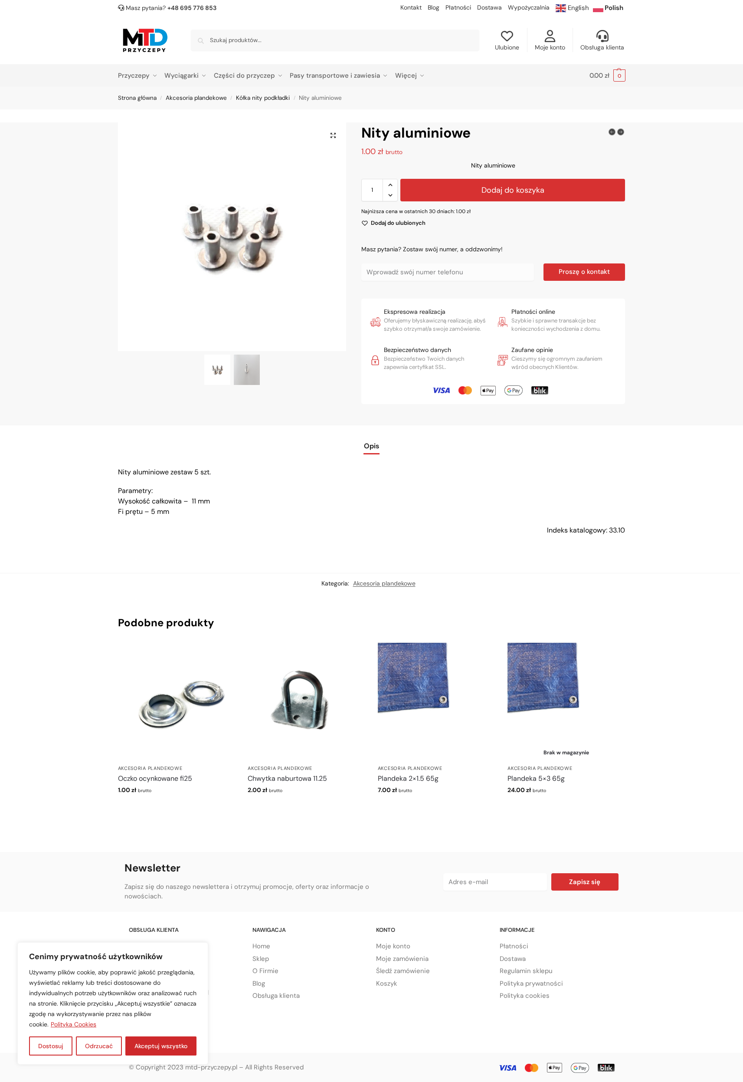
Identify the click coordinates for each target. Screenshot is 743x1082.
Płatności (458, 7)
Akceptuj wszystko (160, 1046)
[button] (607, 76)
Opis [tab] (371, 446)
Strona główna (137, 98)
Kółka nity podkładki (263, 98)
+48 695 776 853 (191, 8)
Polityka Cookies (73, 1024)
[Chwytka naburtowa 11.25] (306, 701)
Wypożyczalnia (529, 7)
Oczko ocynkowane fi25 (155, 778)
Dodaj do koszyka (512, 190)
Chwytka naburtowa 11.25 (287, 778)
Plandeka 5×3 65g (536, 778)
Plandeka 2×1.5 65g (408, 778)
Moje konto (550, 47)
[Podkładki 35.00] (620, 132)
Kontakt (411, 7)
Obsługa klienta (602, 47)
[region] (112, 1003)
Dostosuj (50, 1046)
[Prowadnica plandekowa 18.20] (612, 132)
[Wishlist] (221, 655)
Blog (433, 7)
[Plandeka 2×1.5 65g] (436, 701)
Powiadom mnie (566, 808)
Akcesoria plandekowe (196, 98)
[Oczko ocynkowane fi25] (176, 701)
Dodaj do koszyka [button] (176, 808)
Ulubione (507, 47)
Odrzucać (99, 1046)
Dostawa (489, 7)
